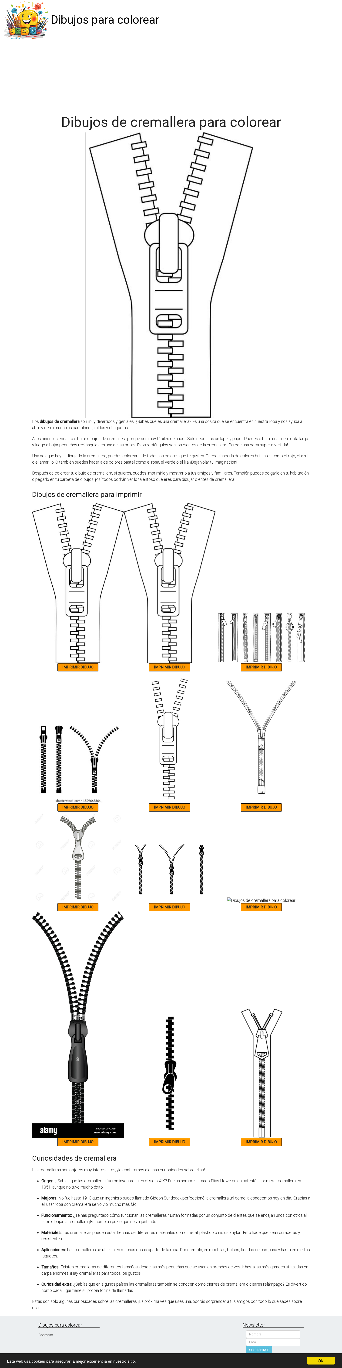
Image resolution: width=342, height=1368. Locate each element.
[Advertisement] (171, 75)
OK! (321, 1361)
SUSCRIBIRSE (259, 1350)
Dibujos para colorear (105, 20)
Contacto (45, 1335)
